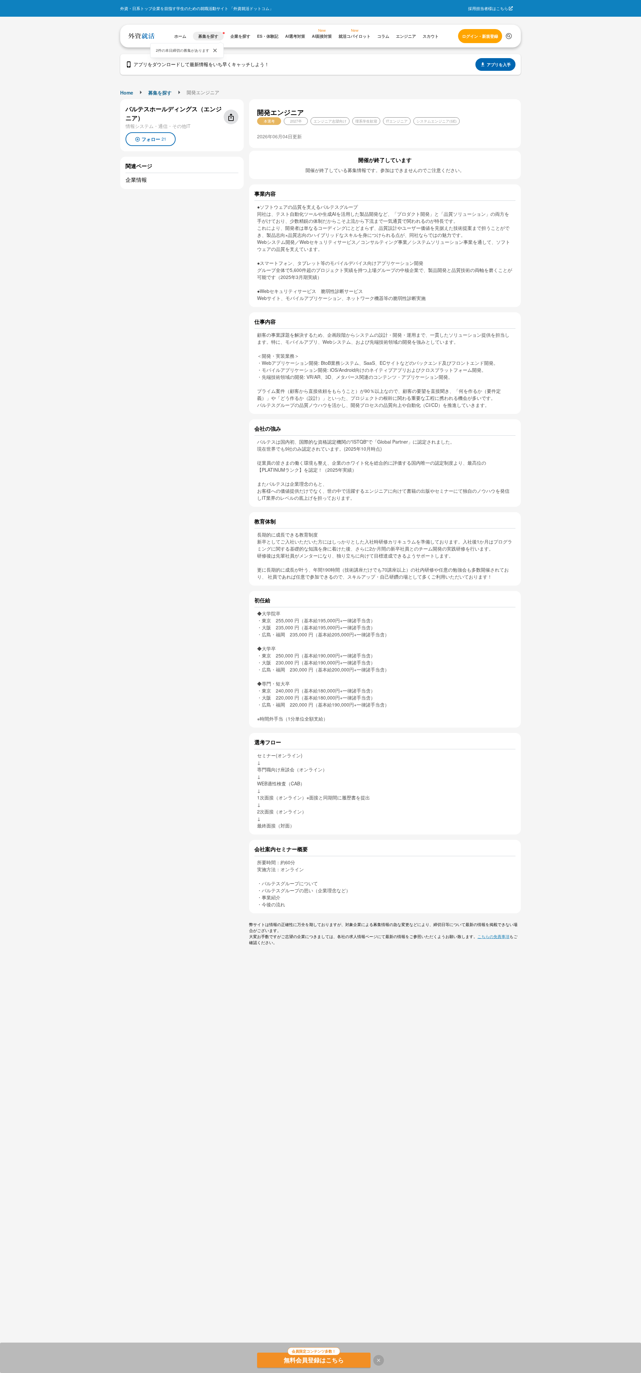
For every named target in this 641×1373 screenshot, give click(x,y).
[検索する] (509, 36)
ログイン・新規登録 (480, 36)
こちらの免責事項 (493, 936)
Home (126, 92)
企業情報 (136, 179)
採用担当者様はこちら (488, 8)
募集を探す (160, 92)
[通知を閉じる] (215, 50)
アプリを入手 (499, 64)
